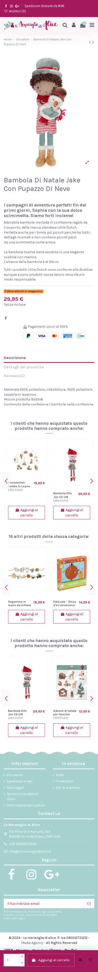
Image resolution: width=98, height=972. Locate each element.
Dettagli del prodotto (24, 367)
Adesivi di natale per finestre (65, 712)
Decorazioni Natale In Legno (19, 484)
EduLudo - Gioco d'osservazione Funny (64, 605)
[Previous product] (90, 42)
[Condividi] (6, 318)
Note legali (15, 788)
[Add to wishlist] (90, 960)
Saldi (60, 775)
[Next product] (93, 42)
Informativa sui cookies (26, 805)
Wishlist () (17, 11)
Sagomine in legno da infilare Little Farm (19, 605)
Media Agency (32, 943)
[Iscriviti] (89, 903)
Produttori (64, 781)
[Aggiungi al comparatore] (80, 960)
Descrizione (15, 357)
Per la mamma (68, 788)
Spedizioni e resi (19, 781)
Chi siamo (15, 775)
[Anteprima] (41, 466)
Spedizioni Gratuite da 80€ (44, 6)
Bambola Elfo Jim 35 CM (62, 495)
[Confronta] (41, 448)
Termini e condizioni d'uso (22, 796)
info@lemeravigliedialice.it (30, 851)
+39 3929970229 (22, 844)
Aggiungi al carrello (54, 960)
